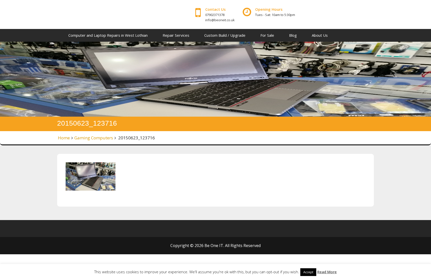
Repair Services (176, 35)
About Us (320, 35)
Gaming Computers (93, 138)
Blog (293, 35)
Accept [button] (308, 272)
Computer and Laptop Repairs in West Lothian (108, 35)
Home (64, 138)
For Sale (267, 35)
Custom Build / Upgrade (224, 35)
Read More (327, 271)
